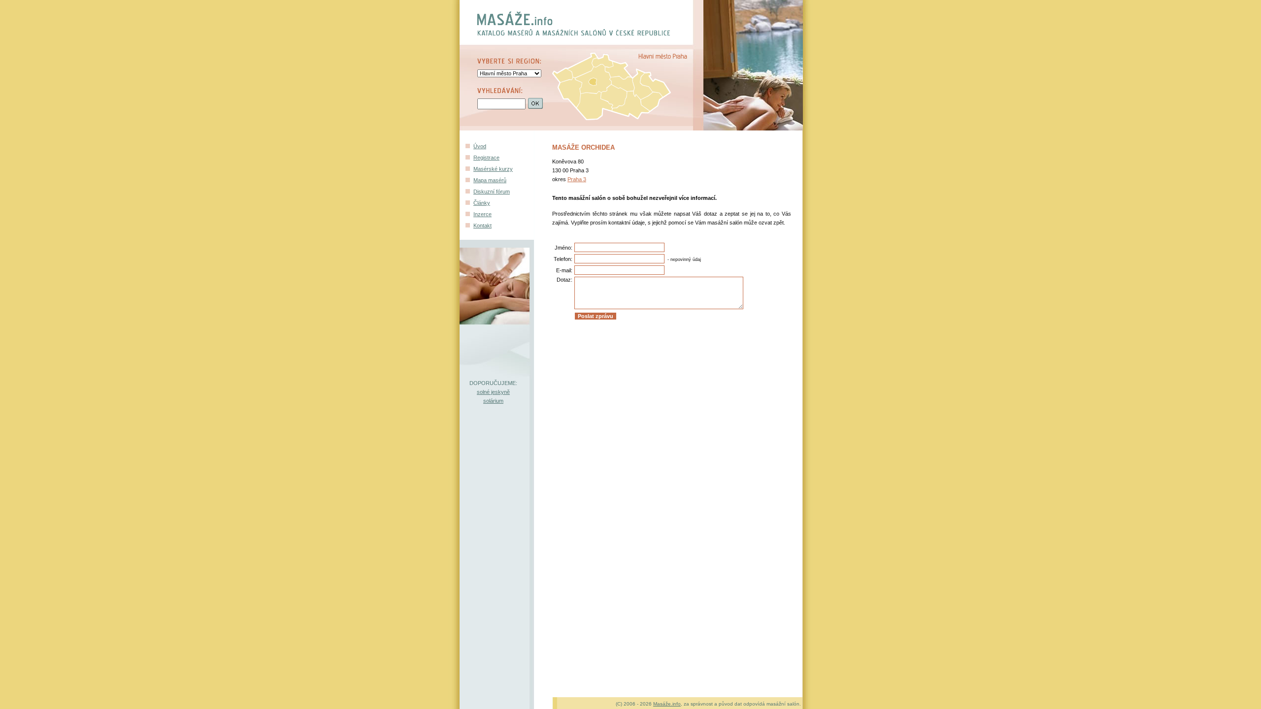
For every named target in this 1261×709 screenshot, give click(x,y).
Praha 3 (576, 179)
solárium (493, 401)
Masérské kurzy (493, 169)
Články (481, 203)
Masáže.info (667, 704)
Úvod (479, 146)
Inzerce (482, 214)
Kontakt (482, 225)
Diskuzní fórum (491, 191)
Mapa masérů (489, 180)
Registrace (486, 158)
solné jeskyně (493, 392)
